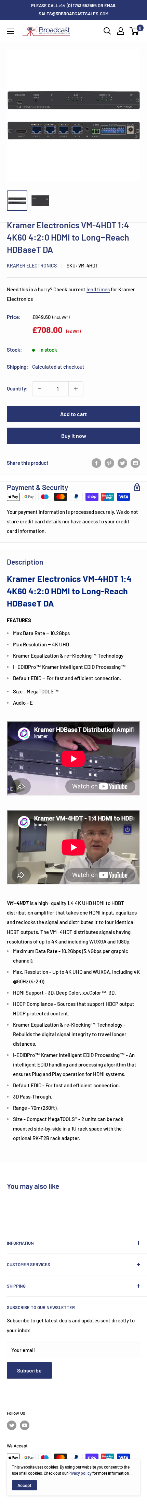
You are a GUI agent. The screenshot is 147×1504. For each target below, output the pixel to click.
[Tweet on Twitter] (122, 463)
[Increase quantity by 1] (76, 389)
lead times (98, 289)
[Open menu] (10, 31)
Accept (24, 1485)
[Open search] (107, 31)
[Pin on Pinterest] (109, 463)
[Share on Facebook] (96, 463)
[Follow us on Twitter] (11, 1425)
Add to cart (73, 414)
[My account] (120, 31)
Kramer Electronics (32, 265)
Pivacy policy (80, 1473)
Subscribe (29, 1370)
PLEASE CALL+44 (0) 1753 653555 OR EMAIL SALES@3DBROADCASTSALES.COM (73, 9)
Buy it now (73, 435)
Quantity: (17, 388)
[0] (134, 31)
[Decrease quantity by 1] (39, 389)
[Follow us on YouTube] (24, 1425)
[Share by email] (135, 463)
